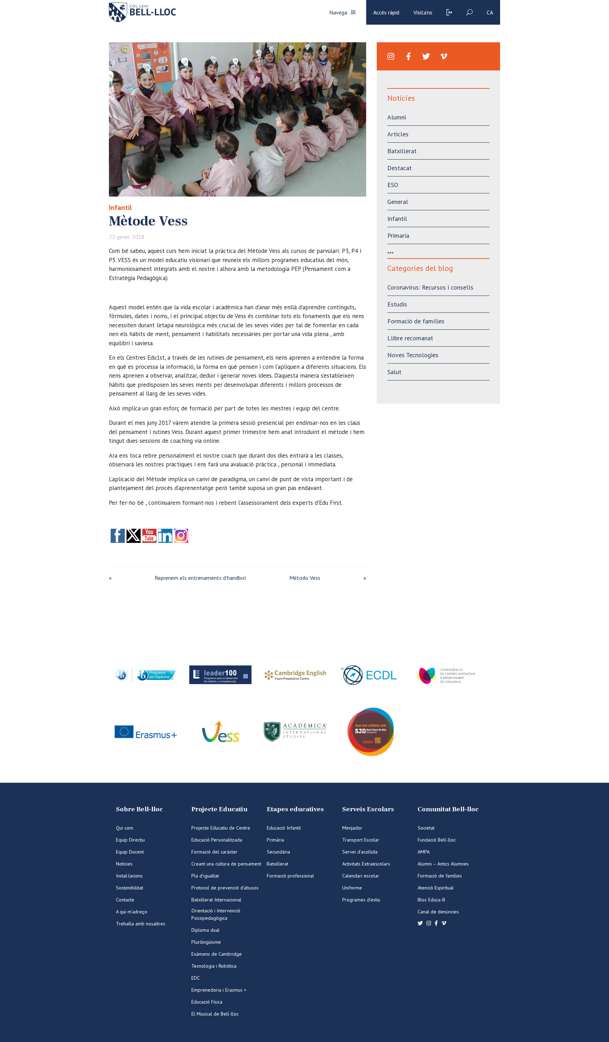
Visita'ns (422, 12)
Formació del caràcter (214, 852)
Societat (426, 828)
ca (490, 12)
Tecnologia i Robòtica (213, 966)
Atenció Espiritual (436, 888)
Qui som (124, 828)
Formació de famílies (415, 321)
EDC (195, 978)
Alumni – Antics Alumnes (443, 864)
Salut (394, 372)
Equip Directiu (130, 840)
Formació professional (290, 876)
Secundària (278, 852)
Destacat (399, 168)
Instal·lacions (129, 876)
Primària (275, 840)
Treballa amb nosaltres (140, 923)
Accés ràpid (386, 12)
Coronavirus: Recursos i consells (430, 287)
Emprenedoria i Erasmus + (218, 990)
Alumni (396, 117)
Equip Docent (130, 852)
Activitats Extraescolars (366, 864)
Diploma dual (205, 930)
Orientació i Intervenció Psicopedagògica (215, 914)
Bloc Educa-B (431, 900)
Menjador (352, 828)
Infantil (120, 207)
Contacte (125, 900)
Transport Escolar (360, 840)
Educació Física (206, 1002)
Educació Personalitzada (216, 840)
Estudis (397, 304)
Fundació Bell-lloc (437, 840)
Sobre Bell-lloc (139, 809)
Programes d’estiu (361, 900)
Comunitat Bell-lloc (448, 809)
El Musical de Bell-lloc (215, 1014)
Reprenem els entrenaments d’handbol (200, 577)
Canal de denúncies (438, 911)
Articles (397, 134)
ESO (392, 185)
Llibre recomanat (410, 338)
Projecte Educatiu (219, 809)
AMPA (424, 852)
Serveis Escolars (368, 809)
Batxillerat (402, 151)
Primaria (398, 235)
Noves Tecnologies (412, 355)
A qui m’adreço (131, 911)
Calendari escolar (360, 876)
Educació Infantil (284, 828)
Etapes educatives (295, 809)
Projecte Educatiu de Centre (220, 828)
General (397, 202)
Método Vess (304, 577)
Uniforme (352, 888)
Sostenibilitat (129, 888)
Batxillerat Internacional (216, 900)
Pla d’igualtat (205, 876)
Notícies (124, 864)
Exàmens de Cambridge (216, 954)
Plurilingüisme (206, 942)
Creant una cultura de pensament (226, 864)
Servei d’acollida (359, 852)
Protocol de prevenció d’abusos (225, 888)
